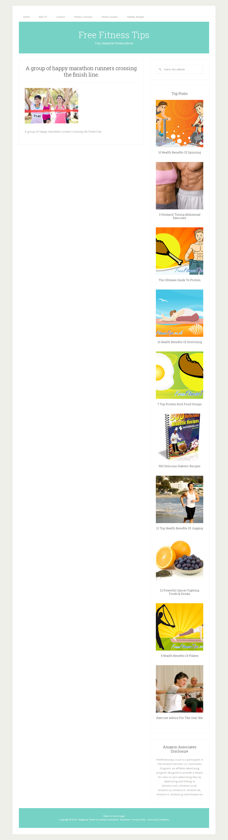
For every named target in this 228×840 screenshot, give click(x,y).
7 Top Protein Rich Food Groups (179, 404)
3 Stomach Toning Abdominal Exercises (179, 216)
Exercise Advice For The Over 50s (179, 718)
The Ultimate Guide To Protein (180, 280)
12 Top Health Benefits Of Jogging (179, 528)
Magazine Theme (87, 819)
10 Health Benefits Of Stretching (179, 342)
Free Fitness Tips (114, 35)
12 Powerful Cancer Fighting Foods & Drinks (179, 592)
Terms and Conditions (158, 819)
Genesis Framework (108, 819)
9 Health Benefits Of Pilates (179, 656)
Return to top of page (114, 816)
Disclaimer (125, 819)
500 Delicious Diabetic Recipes (179, 466)
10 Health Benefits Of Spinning (179, 152)
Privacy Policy (139, 819)
